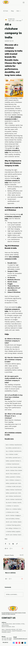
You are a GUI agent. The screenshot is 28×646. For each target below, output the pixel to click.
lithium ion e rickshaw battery (13, 509)
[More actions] (22, 20)
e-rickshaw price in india (12, 512)
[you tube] (19, 643)
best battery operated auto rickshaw (14, 457)
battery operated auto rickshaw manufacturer (14, 483)
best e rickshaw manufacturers (14, 444)
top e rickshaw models (12, 454)
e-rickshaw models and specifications (14, 486)
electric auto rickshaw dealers (14, 521)
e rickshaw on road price (12, 505)
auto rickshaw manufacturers (13, 496)
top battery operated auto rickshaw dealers (14, 448)
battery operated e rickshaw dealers (14, 477)
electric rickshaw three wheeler (14, 470)
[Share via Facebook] (5, 543)
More (18, 11)
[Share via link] (17, 543)
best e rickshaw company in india (14, 480)
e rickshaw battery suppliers (13, 531)
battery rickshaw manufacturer (14, 489)
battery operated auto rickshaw (14, 493)
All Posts (5, 11)
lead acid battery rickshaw (13, 518)
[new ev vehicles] (14, 564)
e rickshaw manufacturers (12, 464)
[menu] (23, 2)
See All (21, 555)
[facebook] (14, 643)
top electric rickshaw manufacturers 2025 (14, 502)
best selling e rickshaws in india (14, 528)
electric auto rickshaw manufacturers (14, 534)
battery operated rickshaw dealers (14, 460)
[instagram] (16, 643)
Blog (12, 11)
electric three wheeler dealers (13, 467)
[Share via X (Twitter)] (9, 543)
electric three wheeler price (13, 473)
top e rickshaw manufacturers (14, 451)
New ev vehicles (10, 573)
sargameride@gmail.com (20, 638)
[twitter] (22, 643)
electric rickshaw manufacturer (14, 499)
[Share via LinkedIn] (13, 543)
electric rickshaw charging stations (14, 515)
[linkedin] (25, 643)
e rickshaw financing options (13, 525)
